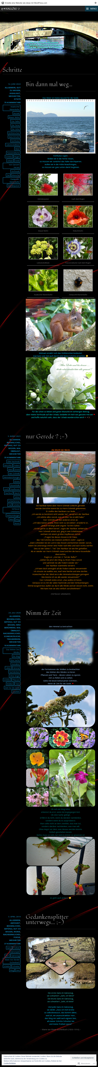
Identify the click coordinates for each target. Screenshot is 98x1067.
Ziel (8, 175)
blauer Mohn (14, 117)
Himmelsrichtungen (12, 477)
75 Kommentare (12, 102)
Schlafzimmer (14, 501)
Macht (17, 493)
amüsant (15, 923)
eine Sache (15, 660)
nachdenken (14, 672)
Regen (17, 157)
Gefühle (8, 445)
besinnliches (13, 442)
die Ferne (15, 125)
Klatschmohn (14, 137)
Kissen (17, 481)
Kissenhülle (15, 485)
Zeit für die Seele (12, 688)
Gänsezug (15, 956)
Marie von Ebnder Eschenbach (12, 961)
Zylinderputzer (14, 186)
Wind (12, 519)
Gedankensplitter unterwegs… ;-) (47, 919)
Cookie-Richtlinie (10, 1063)
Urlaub (10, 160)
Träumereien (13, 639)
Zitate (17, 99)
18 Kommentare (12, 645)
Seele (17, 160)
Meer (17, 149)
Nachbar (8, 493)
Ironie (17, 931)
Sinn (18, 970)
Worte (17, 523)
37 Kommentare (12, 943)
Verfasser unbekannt (15, 510)
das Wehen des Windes (13, 650)
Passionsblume (13, 153)
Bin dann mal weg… (49, 84)
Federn (17, 465)
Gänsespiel (15, 952)
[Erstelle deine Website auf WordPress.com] (49, 3)
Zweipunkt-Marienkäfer (15, 180)
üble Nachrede (13, 461)
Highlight (15, 93)
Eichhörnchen (14, 133)
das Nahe (15, 121)
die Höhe (16, 129)
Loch (6, 489)
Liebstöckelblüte (13, 145)
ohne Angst (15, 676)
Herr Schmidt (14, 473)
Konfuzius (15, 141)
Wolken (10, 684)
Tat (9, 505)
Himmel (16, 668)
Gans (9, 948)
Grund (17, 469)
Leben (8, 668)
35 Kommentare (12, 457)
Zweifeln (16, 691)
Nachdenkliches (11, 633)
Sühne (17, 497)
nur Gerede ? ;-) (46, 437)
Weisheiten (14, 96)
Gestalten (16, 664)
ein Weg (16, 656)
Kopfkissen (15, 489)
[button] (43, 187)
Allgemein (10, 87)
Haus (10, 469)
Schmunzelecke (12, 636)
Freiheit (16, 948)
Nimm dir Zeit (43, 613)
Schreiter (16, 966)
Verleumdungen (13, 515)
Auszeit (17, 113)
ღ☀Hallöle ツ (10, 9)
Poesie (17, 937)
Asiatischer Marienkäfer (15, 108)
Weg (18, 519)
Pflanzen (16, 680)
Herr (7, 956)
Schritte (9, 157)
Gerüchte (8, 465)
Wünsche (16, 175)
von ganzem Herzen (14, 166)
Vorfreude (15, 171)
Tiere (17, 684)
